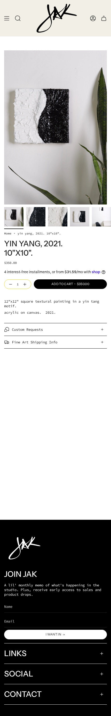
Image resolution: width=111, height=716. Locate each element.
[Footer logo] (23, 548)
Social (18, 674)
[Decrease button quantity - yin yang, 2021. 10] (9, 284)
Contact (23, 694)
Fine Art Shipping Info (34, 342)
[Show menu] (7, 18)
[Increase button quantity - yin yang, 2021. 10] (25, 284)
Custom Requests (27, 329)
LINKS (15, 653)
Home (7, 233)
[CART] (103, 18)
